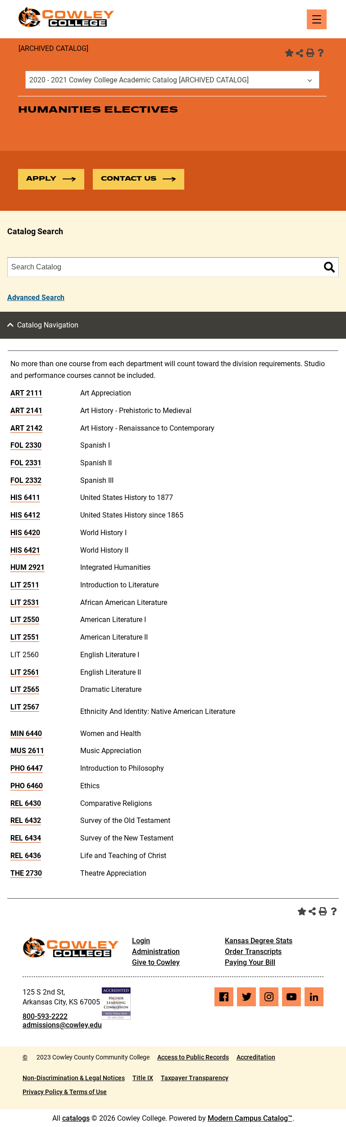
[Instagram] (269, 996)
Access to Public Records (193, 1057)
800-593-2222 (45, 1016)
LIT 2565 (24, 689)
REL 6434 (25, 838)
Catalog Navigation (47, 325)
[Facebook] (223, 996)
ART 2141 (26, 410)
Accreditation (256, 1057)
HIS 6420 (25, 532)
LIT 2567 (24, 707)
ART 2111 (26, 393)
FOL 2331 (25, 463)
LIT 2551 (24, 637)
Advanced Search (35, 297)
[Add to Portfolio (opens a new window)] (288, 53)
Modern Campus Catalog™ (250, 1118)
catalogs (76, 1118)
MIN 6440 (26, 733)
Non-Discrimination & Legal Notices (74, 1078)
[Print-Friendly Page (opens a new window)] (310, 53)
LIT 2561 (24, 672)
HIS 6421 (25, 550)
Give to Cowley (156, 962)
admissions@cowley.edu (62, 1025)
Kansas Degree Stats (258, 940)
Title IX (142, 1078)
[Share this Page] (299, 53)
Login (141, 940)
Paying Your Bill (250, 962)
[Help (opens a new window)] (321, 53)
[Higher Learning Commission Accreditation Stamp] (116, 1003)
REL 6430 (25, 803)
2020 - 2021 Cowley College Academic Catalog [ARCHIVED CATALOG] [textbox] (139, 80)
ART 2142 (26, 428)
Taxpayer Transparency (194, 1078)
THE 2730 (26, 873)
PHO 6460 (26, 786)
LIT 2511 (24, 585)
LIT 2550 (24, 619)
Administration (156, 951)
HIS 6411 (25, 497)
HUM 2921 (27, 567)
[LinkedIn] (314, 996)
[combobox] (172, 80)
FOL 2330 (25, 445)
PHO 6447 (26, 768)
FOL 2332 (25, 480)
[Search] (329, 267)
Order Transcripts (253, 951)
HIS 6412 (25, 515)
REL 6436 (25, 855)
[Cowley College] (66, 16)
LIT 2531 (24, 602)
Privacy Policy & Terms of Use (65, 1091)
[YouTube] (291, 996)
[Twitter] (246, 996)
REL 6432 (25, 820)
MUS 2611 (27, 750)
